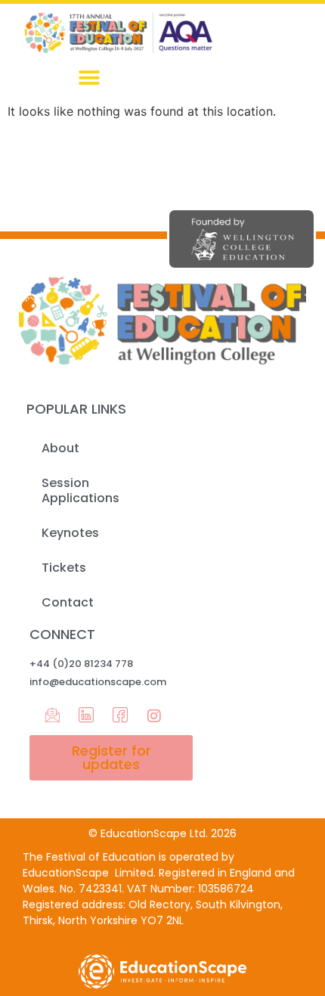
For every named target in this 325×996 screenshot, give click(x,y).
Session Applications (80, 490)
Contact (68, 602)
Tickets (64, 567)
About (60, 448)
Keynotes (70, 532)
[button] (89, 78)
